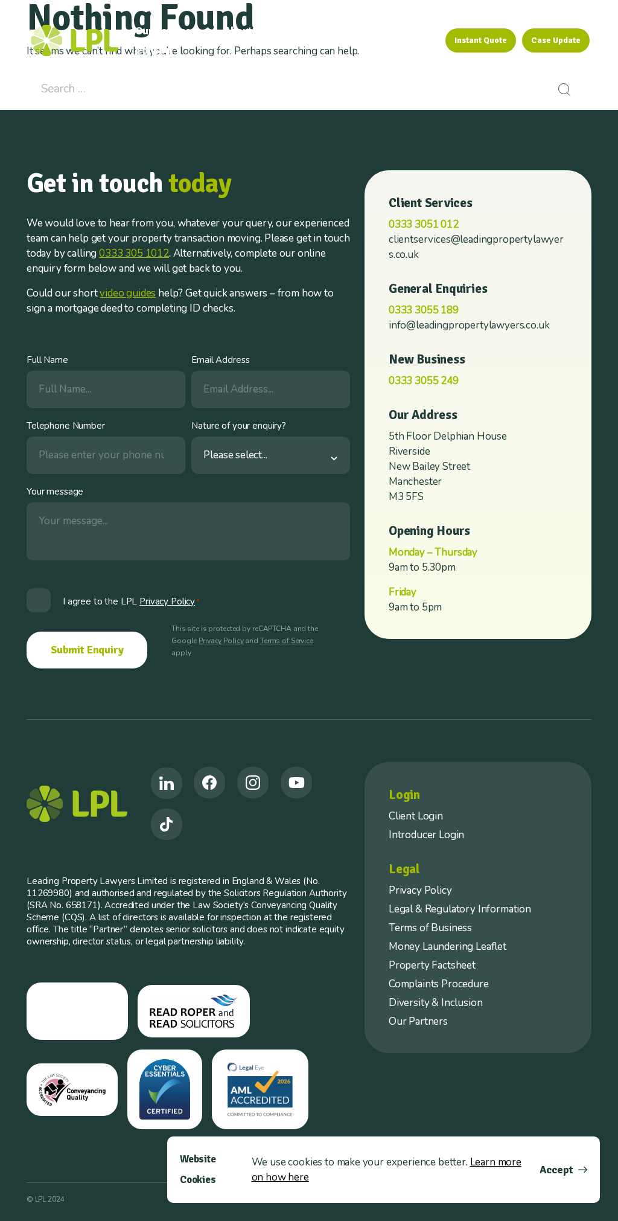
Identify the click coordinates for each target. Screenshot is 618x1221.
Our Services (166, 30)
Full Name (47, 360)
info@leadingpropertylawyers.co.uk (469, 325)
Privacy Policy (221, 641)
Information (323, 30)
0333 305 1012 (134, 253)
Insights (397, 30)
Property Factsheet (432, 965)
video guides (128, 293)
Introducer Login (426, 835)
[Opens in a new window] (166, 783)
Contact (154, 50)
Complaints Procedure (439, 984)
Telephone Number (66, 426)
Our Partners (418, 1021)
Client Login (416, 816)
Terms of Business (430, 928)
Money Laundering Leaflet (447, 946)
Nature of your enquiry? (238, 426)
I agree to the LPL (131, 601)
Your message (55, 492)
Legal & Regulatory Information (460, 909)
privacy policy (167, 601)
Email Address (220, 360)
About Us (245, 30)
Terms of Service (286, 641)
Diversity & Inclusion (435, 1003)
